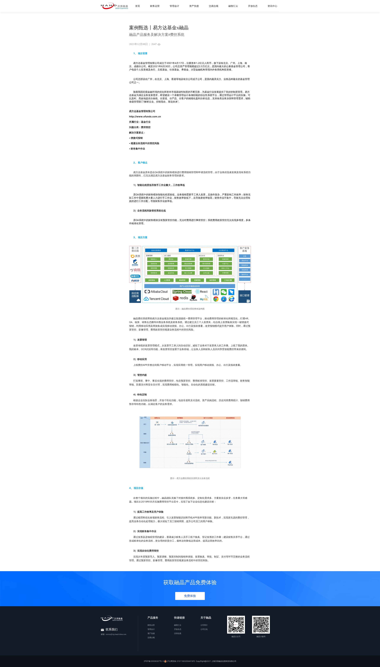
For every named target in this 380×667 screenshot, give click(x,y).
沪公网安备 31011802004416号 (181, 661)
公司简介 (204, 625)
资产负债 (151, 633)
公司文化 (204, 629)
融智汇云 (177, 625)
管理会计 (151, 629)
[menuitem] (137, 6)
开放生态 (177, 629)
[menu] (214, 6)
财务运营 (151, 625)
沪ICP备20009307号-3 (154, 661)
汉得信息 (177, 633)
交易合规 (151, 638)
